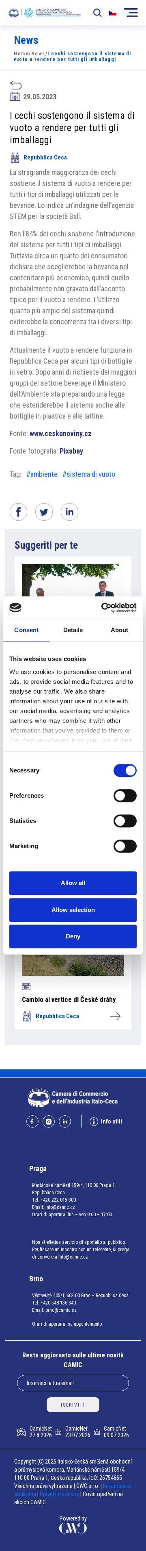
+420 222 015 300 (58, 1200)
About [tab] (120, 629)
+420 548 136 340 (58, 1303)
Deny (73, 936)
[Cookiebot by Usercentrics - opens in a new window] (103, 607)
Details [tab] (73, 629)
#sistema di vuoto (88, 474)
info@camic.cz (60, 1207)
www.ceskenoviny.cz (61, 433)
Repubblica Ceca (45, 157)
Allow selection (73, 909)
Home (21, 54)
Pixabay (71, 451)
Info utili (111, 1121)
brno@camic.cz (61, 1310)
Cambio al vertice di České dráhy (69, 999)
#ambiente (42, 474)
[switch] (125, 795)
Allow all (73, 882)
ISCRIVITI (73, 1405)
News (38, 54)
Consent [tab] (26, 629)
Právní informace (59, 1494)
